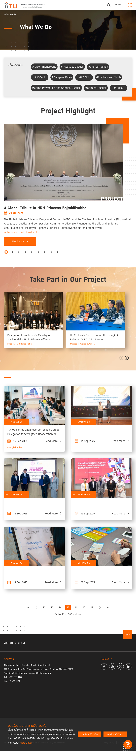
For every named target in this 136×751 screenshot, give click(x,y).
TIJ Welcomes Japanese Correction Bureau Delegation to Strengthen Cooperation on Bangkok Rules (33, 434)
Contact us (20, 643)
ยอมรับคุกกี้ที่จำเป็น (89, 734)
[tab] (6, 252)
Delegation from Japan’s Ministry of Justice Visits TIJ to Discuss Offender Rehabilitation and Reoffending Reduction (32, 339)
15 (68, 607)
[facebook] (104, 666)
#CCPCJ (84, 77)
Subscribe (8, 643)
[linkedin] (129, 666)
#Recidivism (12, 343)
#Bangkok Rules (62, 77)
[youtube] (112, 666)
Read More (18, 241)
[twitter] (120, 666)
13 (52, 607)
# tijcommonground (44, 67)
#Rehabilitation (26, 343)
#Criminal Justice (95, 88)
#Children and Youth (108, 77)
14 (60, 607)
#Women (91, 343)
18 (92, 607)
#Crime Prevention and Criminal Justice (56, 88)
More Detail (26, 743)
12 (44, 607)
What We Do (16, 422)
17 (84, 607)
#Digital (118, 88)
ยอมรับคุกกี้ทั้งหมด (115, 734)
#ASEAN (40, 77)
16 (76, 607)
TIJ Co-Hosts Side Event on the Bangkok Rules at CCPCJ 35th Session (94, 337)
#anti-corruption (98, 67)
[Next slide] (127, 358)
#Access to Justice (72, 67)
